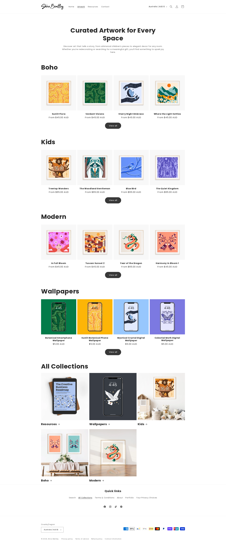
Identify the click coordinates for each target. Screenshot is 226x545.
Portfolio (129, 497)
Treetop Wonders (59, 188)
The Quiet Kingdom (167, 188)
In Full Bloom (58, 263)
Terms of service (82, 539)
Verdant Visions (95, 114)
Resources (49, 424)
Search (72, 497)
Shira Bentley (53, 539)
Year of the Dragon (131, 263)
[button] (171, 7)
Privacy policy (67, 539)
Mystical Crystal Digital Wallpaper (131, 339)
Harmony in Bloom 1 (167, 263)
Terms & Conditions (104, 497)
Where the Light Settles (167, 114)
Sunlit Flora (59, 114)
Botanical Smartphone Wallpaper (58, 339)
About (120, 497)
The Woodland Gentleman (95, 188)
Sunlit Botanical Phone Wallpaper (94, 339)
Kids (141, 424)
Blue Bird (131, 188)
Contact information (113, 539)
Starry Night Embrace (131, 114)
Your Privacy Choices (146, 497)
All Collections (85, 497)
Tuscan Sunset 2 (94, 263)
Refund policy (96, 539)
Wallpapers (98, 424)
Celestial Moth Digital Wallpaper (167, 339)
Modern (95, 480)
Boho (45, 480)
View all (113, 125)
